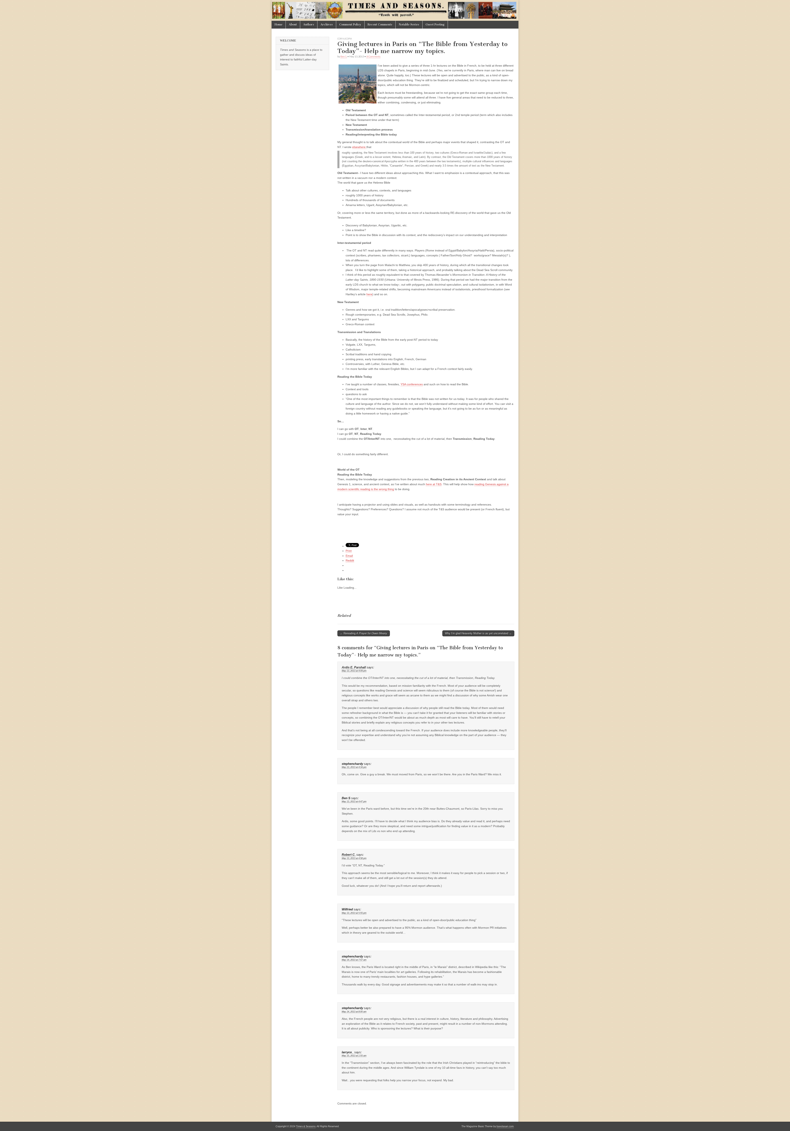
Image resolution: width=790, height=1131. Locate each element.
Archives (327, 24)
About (293, 24)
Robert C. (349, 854)
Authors (308, 24)
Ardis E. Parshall (354, 667)
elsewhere (359, 147)
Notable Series (409, 24)
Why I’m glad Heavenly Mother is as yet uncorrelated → (478, 633)
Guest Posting (435, 24)
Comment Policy (350, 24)
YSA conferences (412, 384)
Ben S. (343, 56)
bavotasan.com (505, 1126)
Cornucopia (344, 38)
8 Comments (373, 56)
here (369, 294)
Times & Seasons (306, 1126)
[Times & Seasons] (395, 10)
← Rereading (363, 633)
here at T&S (433, 484)
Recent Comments (380, 24)
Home (278, 24)
